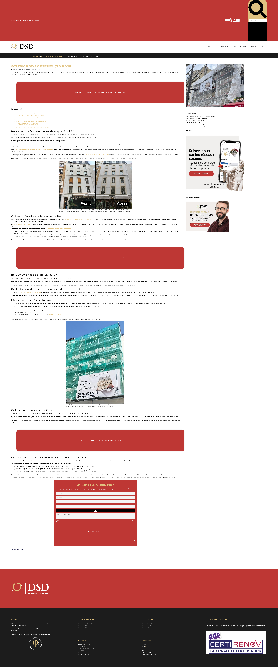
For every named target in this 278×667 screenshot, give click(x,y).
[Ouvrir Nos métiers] (231, 47)
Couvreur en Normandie (149, 636)
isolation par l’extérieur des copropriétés (59, 228)
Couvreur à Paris (146, 626)
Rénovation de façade (61, 56)
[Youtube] (227, 20)
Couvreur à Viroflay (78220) (193, 122)
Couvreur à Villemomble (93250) (195, 120)
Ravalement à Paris (83, 626)
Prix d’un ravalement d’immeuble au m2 (28, 123)
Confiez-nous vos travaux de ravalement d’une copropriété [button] (100, 440)
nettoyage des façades (55, 314)
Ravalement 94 (82, 634)
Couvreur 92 (145, 632)
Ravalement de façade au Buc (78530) (196, 118)
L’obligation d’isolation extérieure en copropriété (30, 117)
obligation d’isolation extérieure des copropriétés (78, 219)
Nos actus (81, 650)
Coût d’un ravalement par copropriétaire (28, 124)
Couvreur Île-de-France (148, 624)
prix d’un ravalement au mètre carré (30, 292)
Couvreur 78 (145, 628)
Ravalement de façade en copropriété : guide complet (41, 66)
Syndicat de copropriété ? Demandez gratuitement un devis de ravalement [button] (100, 92)
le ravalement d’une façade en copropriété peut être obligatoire (33, 149)
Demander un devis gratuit (86, 648)
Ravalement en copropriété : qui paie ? (25, 120)
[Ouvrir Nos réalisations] (248, 47)
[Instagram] (234, 20)
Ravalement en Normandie (86, 636)
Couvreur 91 (145, 630)
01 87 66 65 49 (148, 648)
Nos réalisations (82, 646)
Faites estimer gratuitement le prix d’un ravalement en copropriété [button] (100, 258)
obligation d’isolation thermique (21, 224)
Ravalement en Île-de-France (86, 624)
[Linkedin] (238, 20)
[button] (257, 9)
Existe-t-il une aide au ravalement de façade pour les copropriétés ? (32, 127)
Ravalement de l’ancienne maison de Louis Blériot (200, 116)
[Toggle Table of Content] (12, 112)
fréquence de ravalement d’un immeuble (97, 154)
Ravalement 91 (82, 630)
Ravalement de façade (47, 56)
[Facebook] (231, 20)
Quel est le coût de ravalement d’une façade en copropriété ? (31, 121)
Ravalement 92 (82, 632)
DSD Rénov (36, 56)
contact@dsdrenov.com (152, 646)
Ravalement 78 (82, 628)
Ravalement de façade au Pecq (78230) (197, 124)
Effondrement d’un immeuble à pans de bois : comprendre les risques (206, 126)
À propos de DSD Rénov (85, 644)
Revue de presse (83, 652)
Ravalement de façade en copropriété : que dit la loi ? (29, 114)
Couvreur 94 (145, 634)
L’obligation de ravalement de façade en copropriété (31, 115)
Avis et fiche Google (83, 654)
